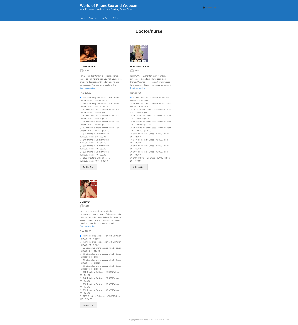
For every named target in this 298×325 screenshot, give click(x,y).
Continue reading (87, 88)
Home (82, 18)
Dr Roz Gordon (88, 66)
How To (104, 18)
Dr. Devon (85, 202)
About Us (93, 18)
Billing (115, 18)
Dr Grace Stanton (139, 66)
